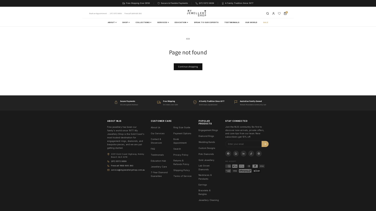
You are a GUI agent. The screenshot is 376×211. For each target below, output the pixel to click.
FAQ (153, 149)
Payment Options (182, 133)
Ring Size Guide (181, 127)
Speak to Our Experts (206, 22)
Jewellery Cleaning (209, 200)
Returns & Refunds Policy (181, 162)
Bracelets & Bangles (205, 192)
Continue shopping (188, 66)
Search (177, 149)
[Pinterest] (259, 153)
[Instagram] (236, 153)
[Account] (273, 13)
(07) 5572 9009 (116, 13)
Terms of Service (182, 176)
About (112, 22)
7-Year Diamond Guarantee (159, 174)
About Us (155, 127)
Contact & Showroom (156, 141)
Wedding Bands (207, 142)
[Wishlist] (279, 13)
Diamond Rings (206, 136)
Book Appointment (180, 141)
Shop (126, 22)
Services (163, 22)
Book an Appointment (98, 13)
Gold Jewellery (206, 160)
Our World (251, 22)
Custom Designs (207, 148)
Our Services (157, 133)
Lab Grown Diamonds (204, 167)
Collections (143, 22)
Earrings (203, 184)
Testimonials (231, 22)
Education (181, 22)
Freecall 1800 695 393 (133, 13)
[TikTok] (251, 153)
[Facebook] (228, 153)
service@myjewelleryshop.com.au (128, 170)
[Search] (267, 13)
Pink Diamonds (206, 154)
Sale (265, 22)
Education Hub (158, 161)
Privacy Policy (180, 155)
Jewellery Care (159, 166)
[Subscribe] (265, 144)
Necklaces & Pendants (205, 177)
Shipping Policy (181, 170)
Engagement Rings (208, 130)
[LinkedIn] (243, 153)
